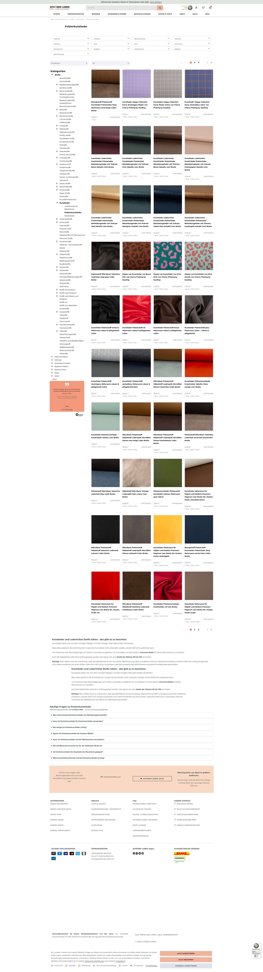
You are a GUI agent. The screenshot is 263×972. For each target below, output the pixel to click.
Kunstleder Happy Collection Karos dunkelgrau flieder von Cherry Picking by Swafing (135, 105)
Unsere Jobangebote (60, 830)
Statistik (72, 966)
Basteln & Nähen (142, 14)
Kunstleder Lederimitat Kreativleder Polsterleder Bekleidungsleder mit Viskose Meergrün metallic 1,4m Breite (135, 222)
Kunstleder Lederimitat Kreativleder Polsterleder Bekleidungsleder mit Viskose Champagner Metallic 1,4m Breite (198, 164)
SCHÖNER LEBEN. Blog (153, 779)
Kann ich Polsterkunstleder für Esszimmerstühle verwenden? (78, 721)
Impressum (120, 961)
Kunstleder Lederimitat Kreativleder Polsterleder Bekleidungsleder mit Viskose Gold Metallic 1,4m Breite (104, 222)
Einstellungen (151, 966)
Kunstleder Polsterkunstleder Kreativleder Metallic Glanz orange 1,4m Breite (197, 384)
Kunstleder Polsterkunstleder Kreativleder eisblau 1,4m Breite (105, 436)
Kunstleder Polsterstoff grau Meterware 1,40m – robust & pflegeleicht (197, 330)
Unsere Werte (57, 825)
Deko (182, 14)
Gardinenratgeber (142, 830)
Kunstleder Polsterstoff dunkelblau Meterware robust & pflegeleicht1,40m (136, 384)
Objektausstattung (100, 814)
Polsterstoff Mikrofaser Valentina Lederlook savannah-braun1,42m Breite (199, 437)
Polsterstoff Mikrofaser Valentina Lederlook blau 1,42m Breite (105, 492)
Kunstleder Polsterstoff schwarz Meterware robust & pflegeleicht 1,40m (105, 330)
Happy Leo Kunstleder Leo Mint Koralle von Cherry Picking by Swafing (198, 277)
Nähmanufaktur (76, 14)
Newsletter (97, 830)
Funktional (138, 966)
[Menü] (259, 943)
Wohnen (96, 14)
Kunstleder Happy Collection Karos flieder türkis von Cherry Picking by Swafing (166, 105)
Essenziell (59, 966)
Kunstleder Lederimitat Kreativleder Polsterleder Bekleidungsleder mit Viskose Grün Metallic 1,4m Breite (135, 162)
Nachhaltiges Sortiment (188, 809)
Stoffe (56, 14)
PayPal (125, 966)
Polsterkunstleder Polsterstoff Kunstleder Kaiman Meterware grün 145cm (166, 494)
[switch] (256, 956)
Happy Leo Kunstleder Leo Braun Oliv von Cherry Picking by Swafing (136, 277)
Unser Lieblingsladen (60, 809)
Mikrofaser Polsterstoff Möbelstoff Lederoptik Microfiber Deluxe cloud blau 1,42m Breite (167, 384)
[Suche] (160, 7)
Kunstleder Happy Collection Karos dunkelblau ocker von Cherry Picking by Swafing (197, 105)
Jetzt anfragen (156, 2)
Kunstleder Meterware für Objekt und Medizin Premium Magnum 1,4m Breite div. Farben (199, 495)
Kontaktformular (112, 777)
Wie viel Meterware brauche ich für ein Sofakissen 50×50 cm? (77, 746)
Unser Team (55, 814)
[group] (105, 84)
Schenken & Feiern (117, 14)
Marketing (86, 966)
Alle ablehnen (186, 960)
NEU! (207, 14)
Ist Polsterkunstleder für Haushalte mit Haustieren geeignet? (78, 752)
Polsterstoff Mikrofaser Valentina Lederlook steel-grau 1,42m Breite (105, 277)
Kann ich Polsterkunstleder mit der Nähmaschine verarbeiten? (78, 739)
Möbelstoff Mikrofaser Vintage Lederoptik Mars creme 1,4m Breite (135, 494)
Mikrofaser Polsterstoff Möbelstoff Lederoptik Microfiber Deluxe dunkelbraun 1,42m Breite (167, 439)
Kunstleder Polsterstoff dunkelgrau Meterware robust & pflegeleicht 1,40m (105, 384)
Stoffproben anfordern (103, 820)
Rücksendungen (140, 836)
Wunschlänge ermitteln (144, 804)
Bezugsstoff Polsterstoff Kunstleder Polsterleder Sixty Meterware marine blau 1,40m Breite (198, 552)
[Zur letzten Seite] (211, 62)
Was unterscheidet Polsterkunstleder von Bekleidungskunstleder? (80, 715)
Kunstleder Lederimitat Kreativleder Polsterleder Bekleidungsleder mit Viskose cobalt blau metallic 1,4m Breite (167, 222)
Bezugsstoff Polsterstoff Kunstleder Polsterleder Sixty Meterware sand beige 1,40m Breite (104, 106)
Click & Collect (98, 804)
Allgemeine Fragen (142, 809)
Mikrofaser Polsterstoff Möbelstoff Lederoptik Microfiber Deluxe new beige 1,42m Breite (136, 437)
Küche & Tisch (165, 14)
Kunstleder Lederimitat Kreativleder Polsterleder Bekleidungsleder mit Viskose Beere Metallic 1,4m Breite (104, 162)
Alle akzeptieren (186, 953)
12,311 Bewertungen (67, 409)
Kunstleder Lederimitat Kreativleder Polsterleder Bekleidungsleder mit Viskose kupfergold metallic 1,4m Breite (198, 222)
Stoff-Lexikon (139, 825)
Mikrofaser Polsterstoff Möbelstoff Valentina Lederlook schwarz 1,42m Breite (104, 550)
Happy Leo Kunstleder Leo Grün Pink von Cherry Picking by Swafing (167, 277)
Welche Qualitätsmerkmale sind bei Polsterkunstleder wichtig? (79, 758)
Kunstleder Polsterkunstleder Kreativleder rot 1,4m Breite (166, 605)
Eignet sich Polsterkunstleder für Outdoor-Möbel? (73, 733)
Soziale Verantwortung (188, 825)
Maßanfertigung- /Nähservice (106, 809)
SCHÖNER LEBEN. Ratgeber (145, 820)
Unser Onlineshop (59, 804)
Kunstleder (80, 19)
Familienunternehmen (187, 814)
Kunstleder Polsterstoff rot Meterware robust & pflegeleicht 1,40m (136, 330)
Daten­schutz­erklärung (94, 961)
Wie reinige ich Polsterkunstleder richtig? (70, 727)
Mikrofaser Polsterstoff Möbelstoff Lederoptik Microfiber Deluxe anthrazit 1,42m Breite (136, 550)
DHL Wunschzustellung (106, 966)
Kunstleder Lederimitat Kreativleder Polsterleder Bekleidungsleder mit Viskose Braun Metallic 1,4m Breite (166, 162)
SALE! (195, 14)
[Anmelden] (196, 7)
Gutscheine (96, 825)
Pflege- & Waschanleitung (145, 814)
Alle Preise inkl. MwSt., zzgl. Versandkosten (156, 935)
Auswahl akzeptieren (186, 966)
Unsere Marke (57, 820)
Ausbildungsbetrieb (186, 820)
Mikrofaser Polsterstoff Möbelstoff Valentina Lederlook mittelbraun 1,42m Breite (135, 607)
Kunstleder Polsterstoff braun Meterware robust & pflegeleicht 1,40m (167, 330)
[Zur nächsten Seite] (205, 62)
